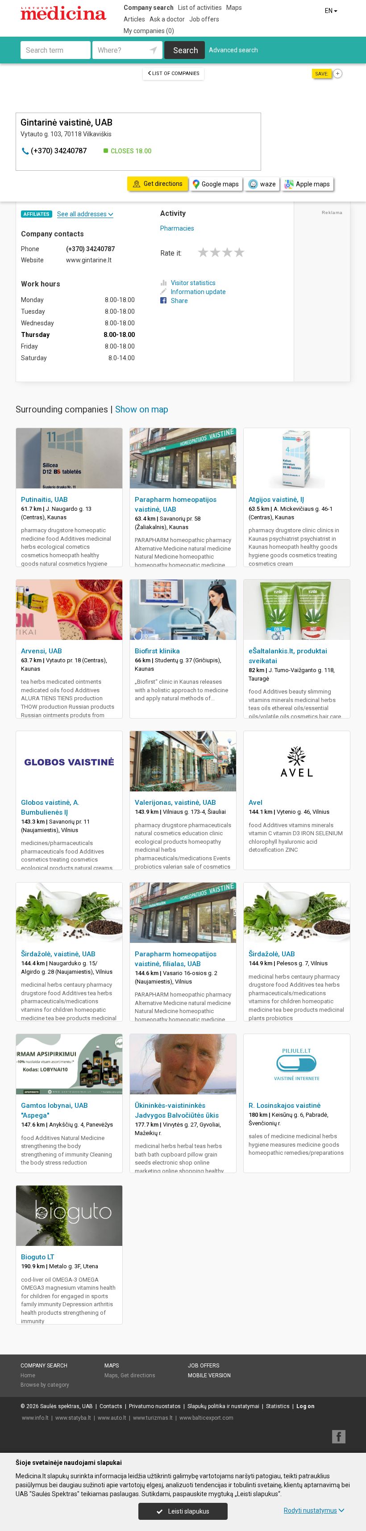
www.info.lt (35, 1418)
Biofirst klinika (157, 651)
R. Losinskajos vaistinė (284, 1106)
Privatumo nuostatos (155, 1406)
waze (268, 184)
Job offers (204, 19)
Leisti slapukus (188, 1511)
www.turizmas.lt (153, 1418)
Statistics (278, 1406)
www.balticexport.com (206, 1418)
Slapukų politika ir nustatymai (223, 1406)
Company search (149, 7)
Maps (234, 7)
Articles (134, 19)
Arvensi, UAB (41, 651)
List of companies (176, 73)
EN (329, 10)
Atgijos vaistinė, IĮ (276, 500)
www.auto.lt (112, 1418)
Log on (305, 1406)
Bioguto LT (37, 1257)
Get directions (138, 1375)
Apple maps (313, 184)
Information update (198, 291)
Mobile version (209, 1375)
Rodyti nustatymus (310, 1510)
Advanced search (233, 50)
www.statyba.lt (73, 1418)
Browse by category (45, 1385)
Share (179, 300)
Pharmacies (177, 228)
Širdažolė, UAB (272, 954)
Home (28, 1375)
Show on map (141, 409)
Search (185, 50)
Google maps (220, 184)
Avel (255, 803)
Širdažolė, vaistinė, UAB (58, 954)
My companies (149, 30)
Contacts (111, 1406)
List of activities (200, 7)
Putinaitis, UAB (44, 500)
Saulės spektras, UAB (66, 1406)
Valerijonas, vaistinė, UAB (175, 803)
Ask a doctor (167, 19)
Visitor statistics (193, 282)
